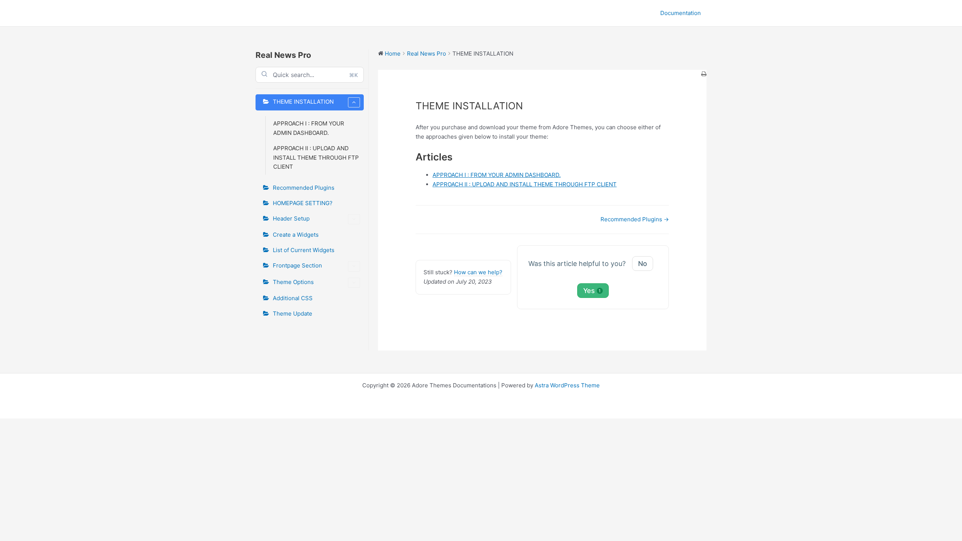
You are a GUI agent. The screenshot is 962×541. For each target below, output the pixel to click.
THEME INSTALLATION (303, 101)
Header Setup (291, 218)
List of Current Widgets (303, 250)
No (642, 263)
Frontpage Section (297, 265)
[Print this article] (703, 74)
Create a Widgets (296, 234)
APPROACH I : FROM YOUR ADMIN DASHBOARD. (308, 128)
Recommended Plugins (303, 187)
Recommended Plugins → (634, 219)
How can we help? (478, 272)
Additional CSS (293, 298)
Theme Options (293, 282)
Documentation (680, 13)
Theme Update (292, 313)
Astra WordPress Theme (567, 385)
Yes (592, 291)
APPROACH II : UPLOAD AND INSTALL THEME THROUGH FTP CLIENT (316, 158)
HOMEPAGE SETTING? (303, 203)
